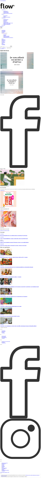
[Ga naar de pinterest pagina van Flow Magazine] (1, 460)
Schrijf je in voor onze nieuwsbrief (8, 13)
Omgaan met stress (6, 19)
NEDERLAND (6, 11)
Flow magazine (5, 15)
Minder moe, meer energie (7, 23)
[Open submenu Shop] (3, 14)
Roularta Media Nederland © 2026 (4, 472)
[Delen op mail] (4, 169)
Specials (5, 16)
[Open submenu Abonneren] (5, 9)
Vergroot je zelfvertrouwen (7, 24)
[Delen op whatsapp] (2, 169)
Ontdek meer (2, 210)
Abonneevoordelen (6, 12)
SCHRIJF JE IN (2, 190)
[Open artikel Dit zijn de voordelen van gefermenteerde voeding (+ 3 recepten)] (6, 274)
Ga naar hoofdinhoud (3, 0)
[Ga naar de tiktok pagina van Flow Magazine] (1, 461)
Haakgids (5, 35)
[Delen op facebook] (20, 167)
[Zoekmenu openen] (1, 28)
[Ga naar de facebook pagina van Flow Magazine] (20, 418)
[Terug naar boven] (1, 473)
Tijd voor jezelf (5, 20)
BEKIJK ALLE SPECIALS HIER (4, 230)
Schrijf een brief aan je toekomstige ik (8, 37)
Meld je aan (1, 26)
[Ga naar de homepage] (7, 8)
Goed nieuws (2, 48)
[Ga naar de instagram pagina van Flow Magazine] (20, 458)
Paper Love (5, 21)
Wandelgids (5, 34)
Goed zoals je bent (6, 22)
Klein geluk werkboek (6, 36)
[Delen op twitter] (0, 169)
